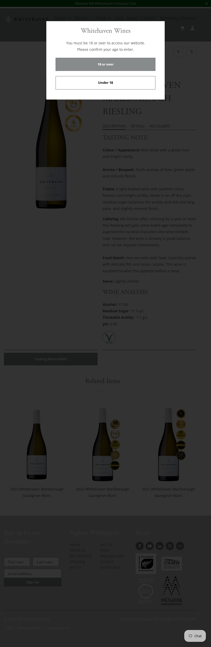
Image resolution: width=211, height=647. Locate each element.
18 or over (106, 64)
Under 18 (105, 82)
